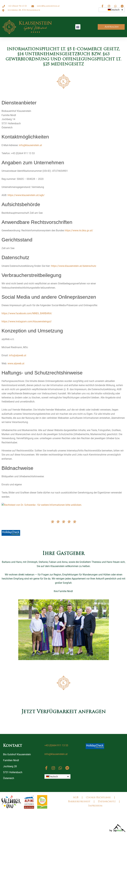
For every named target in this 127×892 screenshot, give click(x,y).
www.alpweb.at (16, 363)
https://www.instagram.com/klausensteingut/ (27, 321)
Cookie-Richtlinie (98, 797)
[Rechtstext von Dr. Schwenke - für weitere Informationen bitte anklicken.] (42, 504)
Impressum (95, 806)
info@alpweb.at (17, 355)
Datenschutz (107, 802)
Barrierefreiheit (79, 802)
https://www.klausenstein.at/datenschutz (73, 265)
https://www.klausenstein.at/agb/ (26, 195)
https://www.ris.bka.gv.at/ (79, 230)
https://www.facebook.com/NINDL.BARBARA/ (27, 313)
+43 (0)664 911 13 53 (56, 745)
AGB (75, 797)
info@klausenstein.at (30, 145)
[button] (77, 26)
